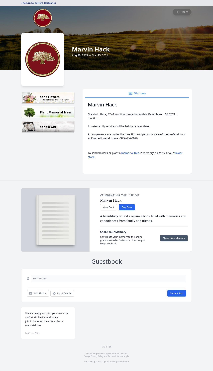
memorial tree (130, 153)
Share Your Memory (174, 238)
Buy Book (127, 207)
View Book (108, 207)
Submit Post (176, 293)
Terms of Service (115, 356)
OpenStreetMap (110, 361)
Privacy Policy (97, 356)
